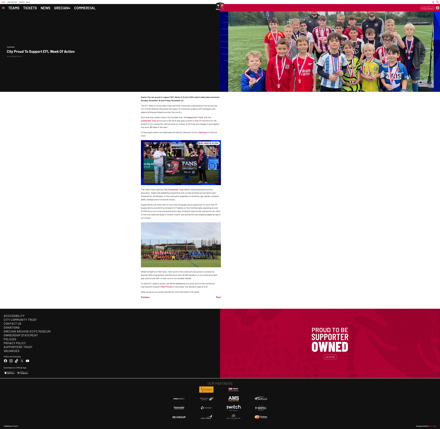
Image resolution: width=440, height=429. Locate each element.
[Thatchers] (179, 408)
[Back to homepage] (220, 7)
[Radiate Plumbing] (261, 417)
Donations (12, 327)
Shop (28, 2)
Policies (10, 339)
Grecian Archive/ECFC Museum (27, 331)
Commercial (85, 8)
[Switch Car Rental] (234, 408)
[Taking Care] (206, 398)
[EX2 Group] (179, 417)
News (45, 8)
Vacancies (12, 351)
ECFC (3, 2)
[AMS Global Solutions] (234, 398)
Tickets (21, 2)
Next (218, 297)
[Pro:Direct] (179, 398)
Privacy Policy (15, 343)
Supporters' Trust (18, 347)
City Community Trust (20, 319)
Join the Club (330, 357)
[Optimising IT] (206, 408)
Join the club (12, 2)
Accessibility (14, 315)
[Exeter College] (206, 417)
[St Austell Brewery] (261, 408)
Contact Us (12, 323)
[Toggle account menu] (433, 2)
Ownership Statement (21, 335)
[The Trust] (234, 390)
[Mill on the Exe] (234, 417)
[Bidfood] (261, 399)
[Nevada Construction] (206, 389)
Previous (145, 297)
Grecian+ (62, 8)
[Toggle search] (437, 2)
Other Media (432, 426)
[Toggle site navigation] (3, 7)
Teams (13, 8)
